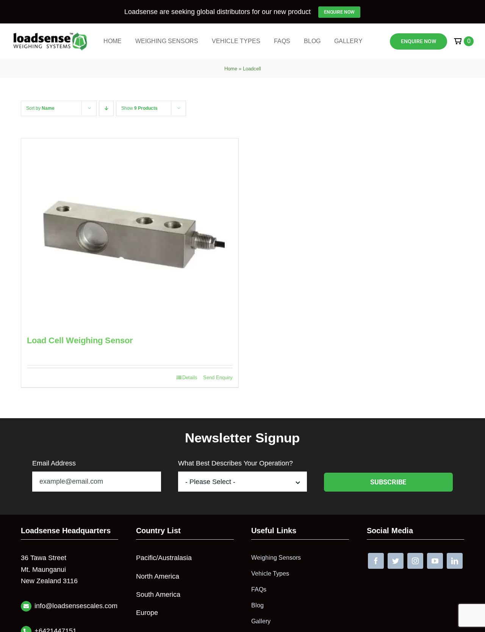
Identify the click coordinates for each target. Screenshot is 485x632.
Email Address (54, 463)
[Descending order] (106, 108)
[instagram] (415, 561)
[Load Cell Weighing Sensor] (129, 233)
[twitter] (396, 561)
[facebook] (376, 561)
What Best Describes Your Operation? (235, 463)
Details (189, 377)
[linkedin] (455, 561)
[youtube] (435, 561)
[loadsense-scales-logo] (50, 34)
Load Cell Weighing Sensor (80, 340)
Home (230, 69)
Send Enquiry (218, 377)
